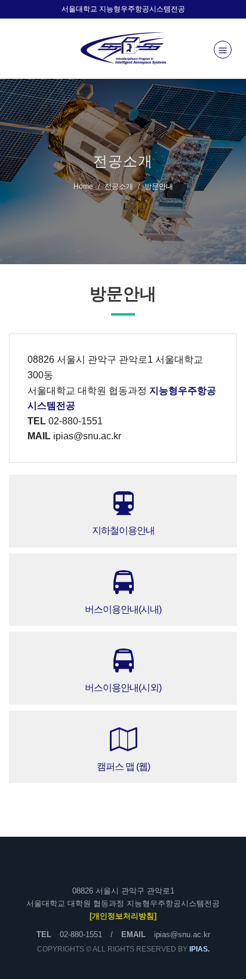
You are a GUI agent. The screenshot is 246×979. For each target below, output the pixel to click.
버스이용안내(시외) (123, 688)
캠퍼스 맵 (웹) (123, 766)
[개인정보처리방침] (123, 915)
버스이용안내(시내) (123, 609)
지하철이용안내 (123, 530)
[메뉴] (223, 50)
